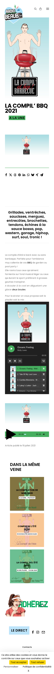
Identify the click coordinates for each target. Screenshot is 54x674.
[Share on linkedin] (24, 174)
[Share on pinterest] (19, 174)
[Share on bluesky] (33, 174)
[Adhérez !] (27, 604)
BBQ (29, 262)
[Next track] (15, 361)
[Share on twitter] (10, 174)
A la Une (17, 118)
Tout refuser (37, 662)
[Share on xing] (37, 174)
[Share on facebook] (6, 174)
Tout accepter (19, 662)
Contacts (27, 647)
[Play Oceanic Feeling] (11, 348)
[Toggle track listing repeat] (20, 361)
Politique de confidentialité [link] (37, 666)
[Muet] (43, 435)
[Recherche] (34, 9)
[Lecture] (7, 435)
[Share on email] (41, 174)
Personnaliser (11, 666)
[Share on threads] (15, 174)
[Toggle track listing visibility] (43, 361)
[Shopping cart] (39, 9)
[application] (27, 434)
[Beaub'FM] (13, 10)
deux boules (18, 289)
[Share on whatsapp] (28, 174)
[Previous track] (10, 361)
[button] (47, 8)
